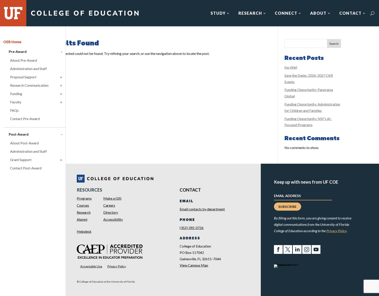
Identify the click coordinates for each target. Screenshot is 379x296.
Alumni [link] (82, 219)
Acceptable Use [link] (91, 266)
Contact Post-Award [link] (25, 168)
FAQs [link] (14, 110)
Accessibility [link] (113, 219)
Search (334, 43)
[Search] (372, 13)
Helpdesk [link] (84, 231)
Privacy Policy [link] (116, 266)
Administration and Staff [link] (28, 68)
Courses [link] (83, 205)
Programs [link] (84, 198)
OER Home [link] (12, 42)
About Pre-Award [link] (23, 60)
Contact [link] (350, 14)
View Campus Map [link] (194, 265)
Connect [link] (286, 14)
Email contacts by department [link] (202, 209)
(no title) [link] (290, 67)
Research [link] (250, 14)
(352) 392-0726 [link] (192, 228)
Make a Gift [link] (112, 198)
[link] (85, 16)
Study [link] (218, 14)
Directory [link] (110, 212)
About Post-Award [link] (24, 143)
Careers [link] (109, 205)
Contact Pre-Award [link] (25, 119)
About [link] (318, 14)
